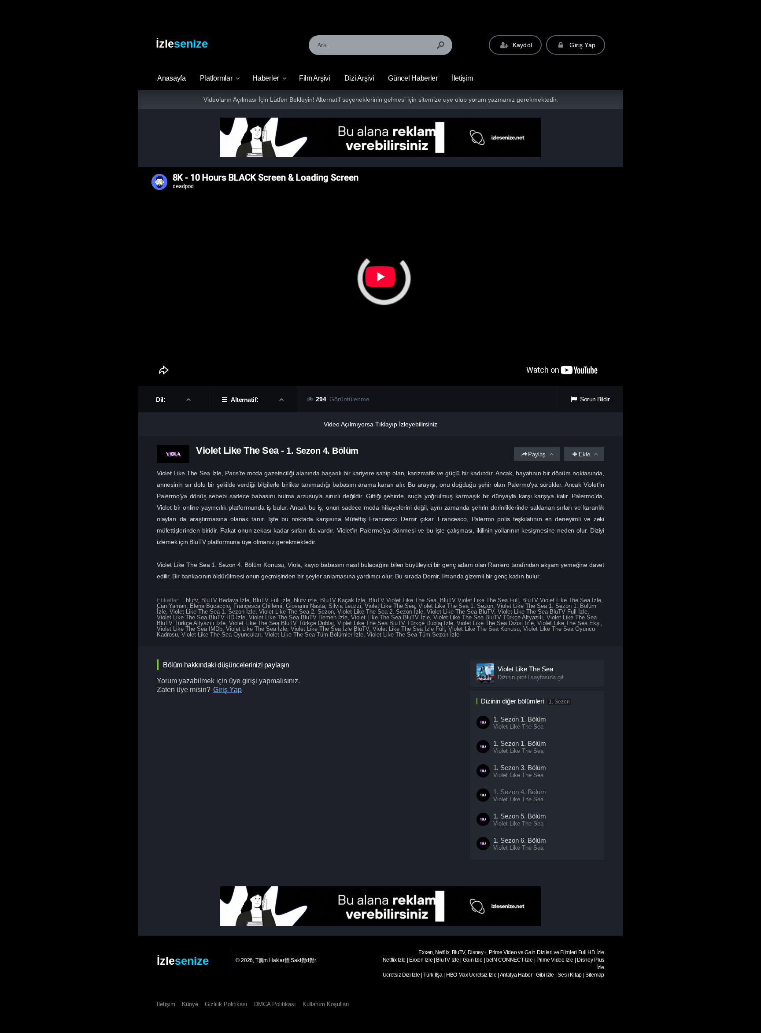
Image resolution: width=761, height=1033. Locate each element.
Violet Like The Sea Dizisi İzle (495, 623)
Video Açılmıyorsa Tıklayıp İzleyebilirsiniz (380, 424)
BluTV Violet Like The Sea (402, 600)
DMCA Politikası (275, 1004)
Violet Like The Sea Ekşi (569, 623)
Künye (190, 1004)
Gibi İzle (545, 975)
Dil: (161, 399)
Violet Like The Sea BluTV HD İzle (201, 617)
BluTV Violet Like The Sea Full (479, 600)
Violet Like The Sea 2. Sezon (296, 611)
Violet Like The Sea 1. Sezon (455, 606)
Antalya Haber (516, 975)
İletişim (462, 78)
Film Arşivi (314, 78)
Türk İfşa (432, 975)
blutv (192, 600)
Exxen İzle (420, 960)
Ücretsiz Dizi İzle (401, 975)
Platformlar (216, 78)
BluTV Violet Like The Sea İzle (561, 600)
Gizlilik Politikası (226, 1004)
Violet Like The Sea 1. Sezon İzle (212, 611)
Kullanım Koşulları (326, 1004)
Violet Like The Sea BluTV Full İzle (542, 611)
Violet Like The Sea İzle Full (409, 629)
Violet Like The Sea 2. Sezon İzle (380, 611)
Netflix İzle (394, 960)
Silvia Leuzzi (345, 606)
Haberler (265, 78)
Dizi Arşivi (359, 78)
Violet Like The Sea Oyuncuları (221, 634)
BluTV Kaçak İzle (342, 600)
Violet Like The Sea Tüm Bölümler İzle (314, 634)
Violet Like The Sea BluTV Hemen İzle (298, 617)
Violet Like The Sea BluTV (460, 611)
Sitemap (594, 975)
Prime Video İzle (554, 960)
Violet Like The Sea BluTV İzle (390, 617)
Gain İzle (473, 960)
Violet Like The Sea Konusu (484, 629)
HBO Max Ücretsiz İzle (471, 975)
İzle (182, 43)
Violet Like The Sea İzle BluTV (330, 629)
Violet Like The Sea (390, 606)
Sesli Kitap (570, 975)
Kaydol (521, 44)
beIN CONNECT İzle (509, 960)
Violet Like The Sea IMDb (189, 629)
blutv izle (305, 600)
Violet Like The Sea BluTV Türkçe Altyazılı (488, 617)
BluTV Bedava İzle (225, 600)
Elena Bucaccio (210, 606)
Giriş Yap (581, 44)
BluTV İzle (447, 960)
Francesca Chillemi (257, 606)
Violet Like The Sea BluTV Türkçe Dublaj (281, 623)
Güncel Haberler (413, 78)
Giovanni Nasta (305, 606)
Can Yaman (171, 606)
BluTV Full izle (271, 600)
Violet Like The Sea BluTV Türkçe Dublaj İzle (395, 623)
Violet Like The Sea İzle (256, 629)
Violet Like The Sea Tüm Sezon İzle (413, 634)
